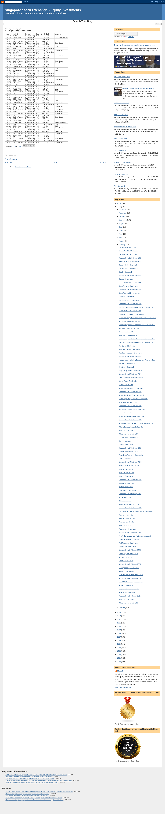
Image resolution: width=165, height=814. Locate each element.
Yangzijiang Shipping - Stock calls (130, 451)
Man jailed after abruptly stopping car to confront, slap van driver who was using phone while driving (35, 800)
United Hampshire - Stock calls (129, 504)
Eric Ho (120, 670)
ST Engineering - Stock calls (129, 568)
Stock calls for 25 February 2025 (130, 304)
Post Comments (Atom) (23, 167)
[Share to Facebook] (31, 145)
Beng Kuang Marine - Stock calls (130, 371)
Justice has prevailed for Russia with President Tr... (137, 307)
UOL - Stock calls (125, 497)
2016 (119, 640)
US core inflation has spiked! (129, 466)
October (122, 216)
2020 (119, 626)
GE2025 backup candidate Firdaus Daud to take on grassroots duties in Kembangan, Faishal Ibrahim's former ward (39, 791)
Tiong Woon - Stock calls (127, 529)
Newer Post (9, 162)
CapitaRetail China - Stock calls (130, 311)
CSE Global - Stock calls (127, 247)
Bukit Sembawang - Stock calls (130, 349)
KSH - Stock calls (119, 186)
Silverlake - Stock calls (127, 592)
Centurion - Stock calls (127, 297)
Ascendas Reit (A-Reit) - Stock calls (131, 416)
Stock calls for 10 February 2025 (130, 508)
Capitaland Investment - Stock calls (131, 314)
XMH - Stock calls (125, 459)
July (120, 227)
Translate (131, 37)
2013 (119, 651)
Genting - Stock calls (120, 115)
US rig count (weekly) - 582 (128, 603)
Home (56, 162)
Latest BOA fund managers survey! (131, 378)
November (123, 213)
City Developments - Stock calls (130, 282)
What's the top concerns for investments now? (135, 536)
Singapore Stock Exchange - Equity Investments (43, 10)
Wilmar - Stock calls (126, 476)
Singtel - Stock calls (126, 585)
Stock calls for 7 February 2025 (130, 532)
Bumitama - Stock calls (127, 346)
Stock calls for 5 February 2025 (130, 564)
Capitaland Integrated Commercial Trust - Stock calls (137, 318)
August (122, 223)
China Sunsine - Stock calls (128, 286)
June (121, 230)
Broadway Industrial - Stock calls (130, 353)
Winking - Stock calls (126, 469)
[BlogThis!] (26, 145)
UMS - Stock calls (125, 525)
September (123, 220)
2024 (119, 612)
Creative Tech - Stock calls (128, 265)
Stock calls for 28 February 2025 (130, 258)
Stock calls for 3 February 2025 (130, 596)
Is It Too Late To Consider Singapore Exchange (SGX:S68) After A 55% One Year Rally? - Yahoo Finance (36, 774)
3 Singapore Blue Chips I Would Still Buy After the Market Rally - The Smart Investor (30, 778)
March (121, 241)
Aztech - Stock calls (120, 138)
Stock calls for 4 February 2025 (130, 578)
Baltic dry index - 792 (126, 430)
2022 (119, 619)
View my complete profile (123, 687)
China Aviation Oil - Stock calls (129, 293)
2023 (119, 616)
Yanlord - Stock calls (126, 444)
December (123, 209)
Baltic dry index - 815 (126, 515)
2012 (119, 654)
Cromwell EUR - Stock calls (128, 251)
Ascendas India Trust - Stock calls (131, 388)
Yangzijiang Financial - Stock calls (131, 455)
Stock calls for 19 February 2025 (130, 392)
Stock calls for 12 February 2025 (130, 480)
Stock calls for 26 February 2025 (130, 290)
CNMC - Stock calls (126, 272)
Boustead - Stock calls (127, 367)
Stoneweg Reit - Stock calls (128, 554)
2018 (119, 633)
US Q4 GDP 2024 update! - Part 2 (130, 261)
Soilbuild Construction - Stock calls (131, 575)
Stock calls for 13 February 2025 (130, 462)
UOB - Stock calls (125, 501)
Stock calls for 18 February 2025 (130, 406)
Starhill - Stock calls (126, 561)
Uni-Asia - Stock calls (126, 522)
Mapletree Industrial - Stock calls (124, 127)
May (121, 234)
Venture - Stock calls (126, 487)
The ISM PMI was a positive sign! (130, 582)
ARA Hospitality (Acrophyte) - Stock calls (133, 399)
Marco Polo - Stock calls (121, 77)
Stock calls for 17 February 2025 (130, 420)
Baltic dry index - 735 (126, 599)
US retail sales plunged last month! (131, 427)
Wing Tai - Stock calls (126, 473)
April (121, 238)
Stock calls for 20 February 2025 (130, 374)
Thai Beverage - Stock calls (128, 543)
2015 (119, 644)
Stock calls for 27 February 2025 (130, 275)
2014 (119, 648)
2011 (119, 658)
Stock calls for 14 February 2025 (130, 448)
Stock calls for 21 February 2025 (130, 356)
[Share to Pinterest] (33, 145)
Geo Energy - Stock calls (122, 162)
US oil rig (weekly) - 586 (127, 518)
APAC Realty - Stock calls (128, 402)
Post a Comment (11, 159)
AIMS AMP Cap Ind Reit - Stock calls (132, 409)
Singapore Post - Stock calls (129, 589)
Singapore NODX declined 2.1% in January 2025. (136, 423)
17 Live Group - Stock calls (128, 437)
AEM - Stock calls (119, 150)
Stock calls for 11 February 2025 (130, 494)
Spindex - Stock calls (126, 571)
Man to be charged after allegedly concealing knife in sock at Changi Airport (27, 794)
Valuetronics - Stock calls (127, 490)
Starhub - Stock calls (126, 557)
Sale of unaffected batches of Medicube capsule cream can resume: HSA (27, 795)
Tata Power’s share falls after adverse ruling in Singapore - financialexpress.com (29, 776)
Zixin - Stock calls (125, 441)
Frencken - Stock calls (121, 103)
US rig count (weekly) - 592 (128, 335)
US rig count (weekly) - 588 (128, 434)
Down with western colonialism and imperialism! (134, 45)
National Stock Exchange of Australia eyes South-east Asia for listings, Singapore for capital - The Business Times (39, 780)
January (122, 608)
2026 (119, 203)
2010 (119, 662)
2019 (119, 630)
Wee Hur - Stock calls (126, 483)
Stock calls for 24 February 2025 (130, 321)
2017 (119, 637)
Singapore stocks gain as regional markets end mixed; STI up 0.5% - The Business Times (32, 782)
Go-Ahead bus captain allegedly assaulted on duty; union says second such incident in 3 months (34, 797)
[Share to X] (29, 145)
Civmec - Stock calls (126, 279)
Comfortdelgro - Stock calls (128, 268)
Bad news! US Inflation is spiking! (130, 328)
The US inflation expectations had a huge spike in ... (137, 511)
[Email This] (24, 145)
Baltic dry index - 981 (126, 332)
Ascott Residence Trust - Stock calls (131, 395)
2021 (119, 623)
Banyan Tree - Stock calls (128, 381)
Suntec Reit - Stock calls (127, 547)
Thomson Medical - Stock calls (129, 540)
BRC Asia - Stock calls (121, 174)
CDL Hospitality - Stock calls (129, 300)
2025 (119, 207)
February (122, 245)
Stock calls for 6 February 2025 (130, 550)
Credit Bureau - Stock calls (128, 254)
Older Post (102, 162)
